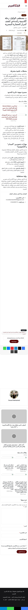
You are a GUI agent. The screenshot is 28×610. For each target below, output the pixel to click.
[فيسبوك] (23, 348)
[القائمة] (26, 6)
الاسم (25, 526)
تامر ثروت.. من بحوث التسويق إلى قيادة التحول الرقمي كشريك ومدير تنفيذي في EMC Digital (9, 117)
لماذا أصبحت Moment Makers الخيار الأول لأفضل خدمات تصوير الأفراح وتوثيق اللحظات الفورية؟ (9, 108)
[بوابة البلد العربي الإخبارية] (14, 5)
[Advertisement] (14, 266)
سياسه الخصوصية (6, 597)
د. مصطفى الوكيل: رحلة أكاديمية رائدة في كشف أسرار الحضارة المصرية (14, 333)
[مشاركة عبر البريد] (15, 351)
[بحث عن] (2, 6)
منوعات (19, 11)
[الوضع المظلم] (4, 6)
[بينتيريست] (12, 348)
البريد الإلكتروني (23, 532)
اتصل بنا (5, 599)
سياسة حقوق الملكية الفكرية (14, 599)
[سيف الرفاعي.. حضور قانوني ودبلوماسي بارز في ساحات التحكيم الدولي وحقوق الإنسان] (21, 460)
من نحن (23, 599)
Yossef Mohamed (20, 30)
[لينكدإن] (15, 348)
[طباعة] (12, 351)
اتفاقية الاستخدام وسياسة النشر (18, 597)
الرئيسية (24, 11)
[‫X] (19, 348)
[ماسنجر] (8, 348)
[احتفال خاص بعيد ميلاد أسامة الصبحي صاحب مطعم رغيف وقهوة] (7, 460)
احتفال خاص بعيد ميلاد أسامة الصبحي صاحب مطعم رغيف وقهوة (8, 466)
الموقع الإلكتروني (23, 539)
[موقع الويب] (14, 403)
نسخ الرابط (14, 341)
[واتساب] (4, 348)
